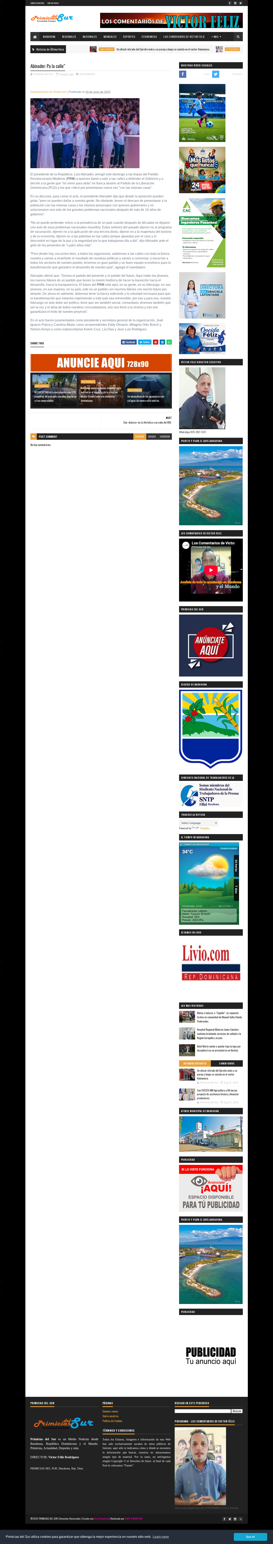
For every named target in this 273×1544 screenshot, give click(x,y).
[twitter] (240, 3)
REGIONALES (69, 36)
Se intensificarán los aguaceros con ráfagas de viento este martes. (145, 398)
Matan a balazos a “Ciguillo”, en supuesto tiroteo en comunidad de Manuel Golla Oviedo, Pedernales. (219, 1017)
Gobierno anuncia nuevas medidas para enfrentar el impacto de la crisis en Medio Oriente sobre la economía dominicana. (101, 394)
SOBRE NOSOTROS (37, 3)
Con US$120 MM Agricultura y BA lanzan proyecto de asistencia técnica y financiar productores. (218, 1094)
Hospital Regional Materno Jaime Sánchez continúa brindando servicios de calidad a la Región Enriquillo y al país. (219, 1033)
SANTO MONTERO (134, 1518)
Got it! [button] (250, 1536)
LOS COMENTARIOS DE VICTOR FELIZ (184, 36)
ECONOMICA (191, 49)
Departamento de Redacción (48, 91)
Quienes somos (110, 1411)
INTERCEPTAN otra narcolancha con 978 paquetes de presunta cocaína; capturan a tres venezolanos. (55, 396)
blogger (139, 436)
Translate (204, 828)
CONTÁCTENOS (53, 3)
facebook (165, 436)
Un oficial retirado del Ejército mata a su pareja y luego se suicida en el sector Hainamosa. (122, 49)
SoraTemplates (101, 1518)
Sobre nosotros (111, 1416)
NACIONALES (90, 36)
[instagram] (235, 3)
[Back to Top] (240, 1519)
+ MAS (215, 36)
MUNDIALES (110, 36)
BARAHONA (49, 36)
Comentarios (226, 1063)
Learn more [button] (161, 1536)
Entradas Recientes (194, 1063)
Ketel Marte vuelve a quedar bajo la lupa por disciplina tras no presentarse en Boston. (219, 1048)
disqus (152, 436)
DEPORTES (129, 36)
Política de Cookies (112, 1421)
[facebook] (230, 3)
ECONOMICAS (149, 36)
